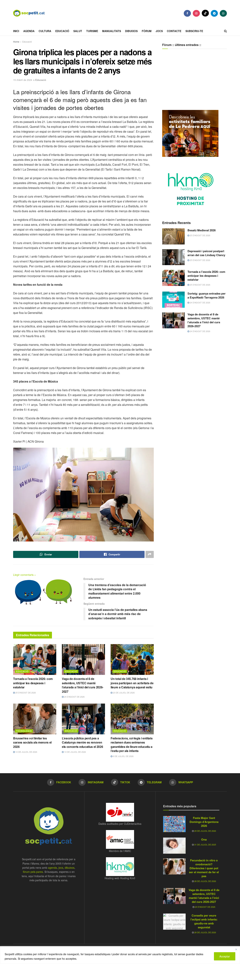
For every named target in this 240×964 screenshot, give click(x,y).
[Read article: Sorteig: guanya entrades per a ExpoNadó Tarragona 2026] (173, 300)
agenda (52, 867)
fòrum (147, 31)
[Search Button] (225, 31)
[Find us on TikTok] (205, 13)
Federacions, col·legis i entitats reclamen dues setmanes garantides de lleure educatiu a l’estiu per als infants (131, 744)
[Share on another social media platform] (150, 554)
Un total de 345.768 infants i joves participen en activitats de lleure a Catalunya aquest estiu (132, 683)
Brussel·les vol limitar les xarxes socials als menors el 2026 (32, 742)
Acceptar (224, 956)
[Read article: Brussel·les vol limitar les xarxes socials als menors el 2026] (34, 719)
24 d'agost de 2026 (74, 696)
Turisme (92, 31)
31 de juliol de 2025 (205, 844)
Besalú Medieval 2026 (202, 230)
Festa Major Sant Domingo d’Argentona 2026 (204, 822)
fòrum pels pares (33, 872)
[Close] (236, 949)
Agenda (28, 31)
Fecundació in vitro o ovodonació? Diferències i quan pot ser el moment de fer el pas (204, 868)
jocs (60, 867)
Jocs (159, 31)
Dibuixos (131, 31)
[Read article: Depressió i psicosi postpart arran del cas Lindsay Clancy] (173, 257)
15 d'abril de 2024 (22, 80)
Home (16, 41)
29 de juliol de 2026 (205, 830)
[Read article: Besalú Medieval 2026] (173, 236)
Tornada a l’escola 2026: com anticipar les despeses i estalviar (33, 683)
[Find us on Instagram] (196, 13)
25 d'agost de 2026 (25, 692)
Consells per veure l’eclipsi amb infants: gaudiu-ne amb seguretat (204, 921)
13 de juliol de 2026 (75, 751)
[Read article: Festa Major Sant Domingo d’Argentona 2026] (174, 824)
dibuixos (69, 867)
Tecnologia (24, 730)
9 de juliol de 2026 (123, 756)
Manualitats (111, 31)
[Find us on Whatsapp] (223, 13)
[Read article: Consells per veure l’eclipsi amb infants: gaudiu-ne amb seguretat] (174, 922)
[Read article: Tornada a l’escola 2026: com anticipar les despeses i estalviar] (34, 659)
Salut (77, 31)
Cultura (45, 31)
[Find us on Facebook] (187, 13)
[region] (120, 955)
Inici (16, 31)
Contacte (174, 31)
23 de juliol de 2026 (123, 692)
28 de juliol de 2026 (205, 881)
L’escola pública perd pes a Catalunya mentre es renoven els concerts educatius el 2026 (82, 742)
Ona (204, 839)
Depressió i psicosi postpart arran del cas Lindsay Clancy (206, 253)
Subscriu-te (194, 31)
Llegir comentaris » (24, 575)
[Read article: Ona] (174, 846)
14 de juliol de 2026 (26, 751)
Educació (62, 31)
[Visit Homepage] (32, 13)
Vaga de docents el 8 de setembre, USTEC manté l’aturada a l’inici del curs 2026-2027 (82, 685)
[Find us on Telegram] (214, 13)
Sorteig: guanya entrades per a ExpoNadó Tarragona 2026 (207, 295)
